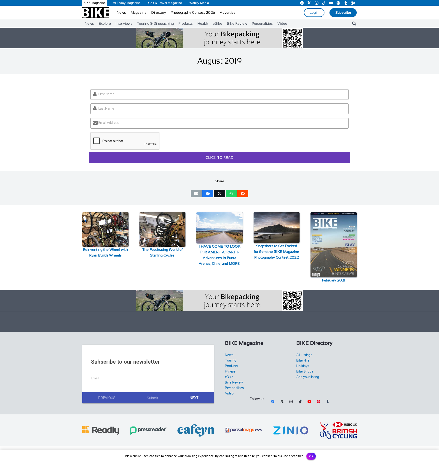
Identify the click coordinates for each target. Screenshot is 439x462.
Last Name (106, 108)
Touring (230, 360)
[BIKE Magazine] (95, 12)
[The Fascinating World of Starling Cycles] (162, 229)
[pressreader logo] (148, 430)
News (229, 355)
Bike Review (234, 382)
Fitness (230, 371)
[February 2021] (334, 244)
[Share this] (207, 193)
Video (229, 393)
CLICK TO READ (219, 157)
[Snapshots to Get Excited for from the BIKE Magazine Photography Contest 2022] (277, 227)
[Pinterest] (318, 401)
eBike (229, 377)
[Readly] (100, 430)
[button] (354, 24)
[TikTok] (300, 401)
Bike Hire (302, 360)
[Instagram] (291, 401)
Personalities (234, 388)
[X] (282, 401)
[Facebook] (273, 401)
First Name (106, 94)
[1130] (291, 430)
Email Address (108, 122)
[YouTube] (309, 401)
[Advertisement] (219, 321)
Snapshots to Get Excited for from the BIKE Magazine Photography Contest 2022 (276, 251)
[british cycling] (338, 430)
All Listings (304, 355)
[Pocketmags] (243, 430)
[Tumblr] (328, 401)
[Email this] (196, 193)
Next (194, 398)
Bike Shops (304, 371)
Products (231, 366)
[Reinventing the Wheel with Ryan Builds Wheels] (105, 229)
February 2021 (333, 280)
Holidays (302, 366)
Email (95, 378)
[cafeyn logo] (195, 430)
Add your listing (307, 377)
